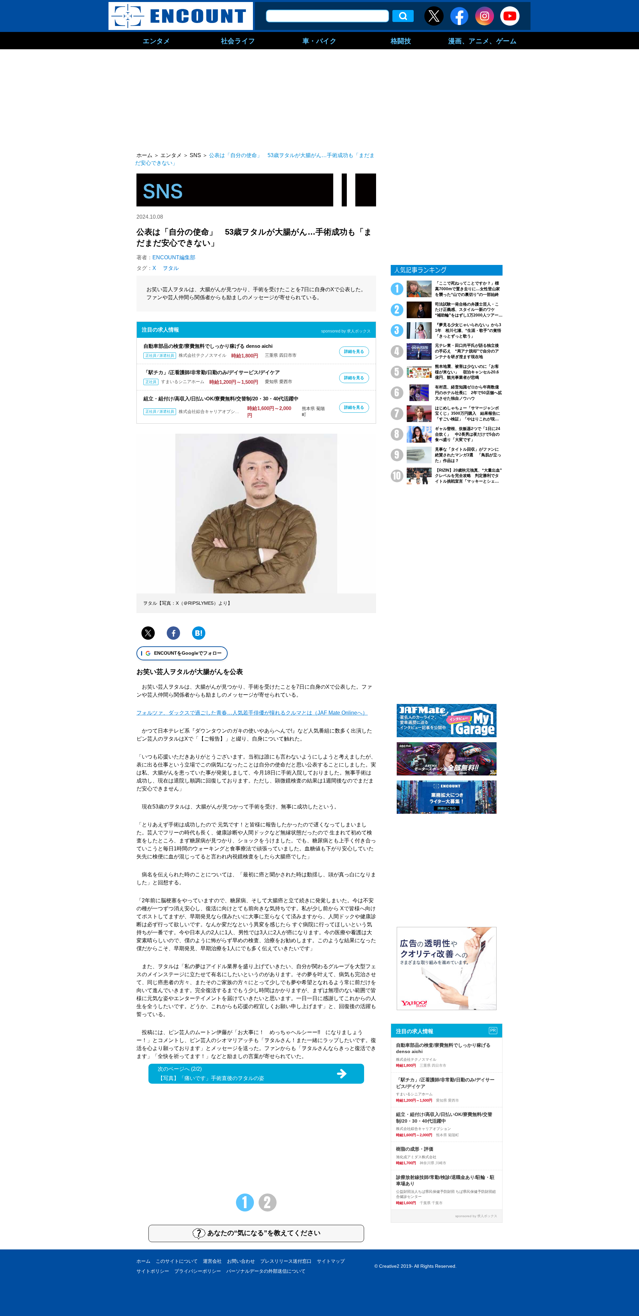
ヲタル (171, 268)
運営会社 (212, 1261)
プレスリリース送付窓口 (286, 1261)
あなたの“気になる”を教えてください (263, 1232)
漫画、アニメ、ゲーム (482, 41)
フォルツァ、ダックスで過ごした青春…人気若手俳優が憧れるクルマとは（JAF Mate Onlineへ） (252, 713)
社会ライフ (238, 41)
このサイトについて (177, 1261)
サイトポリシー (152, 1271)
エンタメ (156, 41)
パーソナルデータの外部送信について (266, 1271)
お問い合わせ (241, 1261)
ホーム (143, 1261)
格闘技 (401, 41)
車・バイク (320, 41)
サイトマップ (331, 1261)
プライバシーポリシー (197, 1271)
